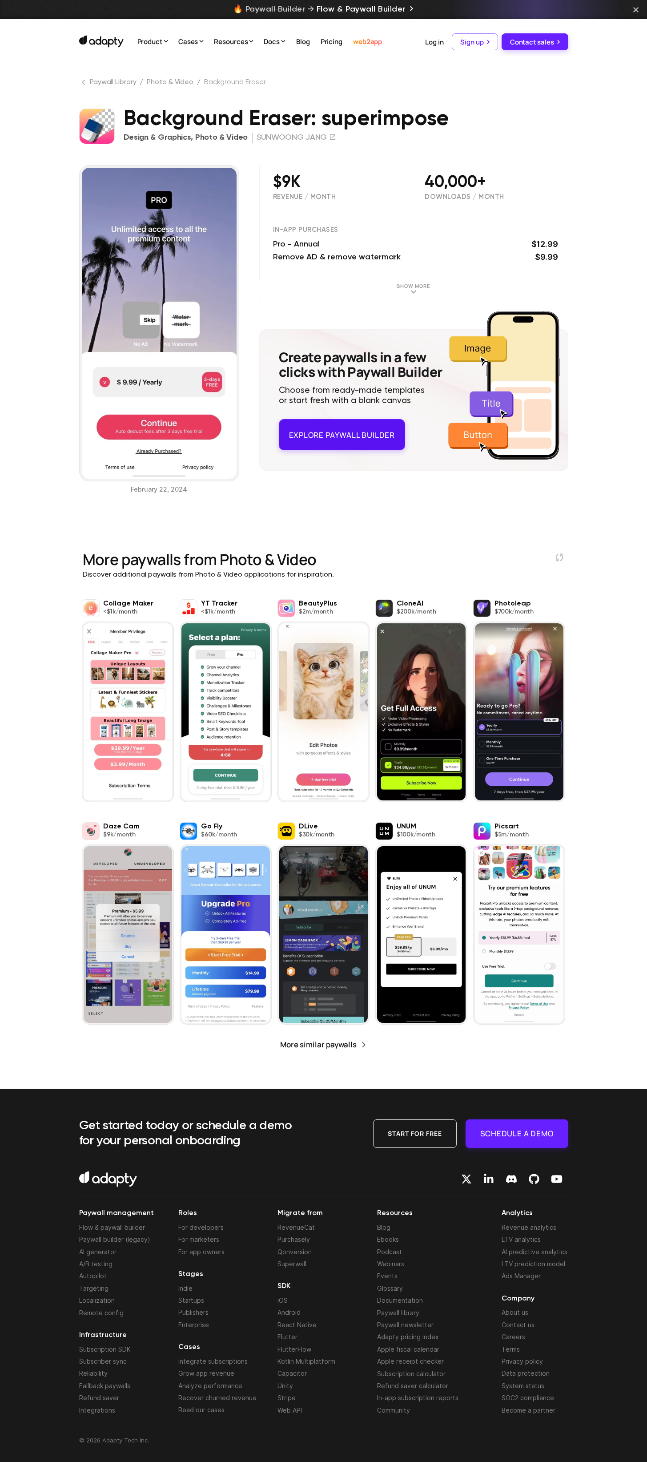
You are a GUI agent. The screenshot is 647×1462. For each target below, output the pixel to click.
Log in (434, 41)
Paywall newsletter (405, 1325)
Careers (513, 1337)
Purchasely (293, 1239)
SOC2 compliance (528, 1397)
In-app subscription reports (417, 1397)
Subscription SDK (105, 1349)
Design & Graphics (157, 137)
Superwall (291, 1264)
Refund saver (99, 1397)
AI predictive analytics (534, 1252)
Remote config (101, 1313)
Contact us (518, 1325)
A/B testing (96, 1264)
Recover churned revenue (217, 1397)
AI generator (98, 1252)
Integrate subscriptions (213, 1361)
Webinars (390, 1264)
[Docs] (283, 42)
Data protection (526, 1373)
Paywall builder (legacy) (114, 1239)
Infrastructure (103, 1335)
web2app (367, 41)
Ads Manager (521, 1276)
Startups (191, 1300)
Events (387, 1276)
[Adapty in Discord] (511, 1179)
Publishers (193, 1312)
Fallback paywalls (104, 1385)
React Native (297, 1325)
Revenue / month (304, 197)
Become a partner (528, 1410)
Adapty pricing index (408, 1337)
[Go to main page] (101, 41)
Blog (303, 41)
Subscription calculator (411, 1373)
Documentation (400, 1300)
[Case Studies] (201, 42)
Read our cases (201, 1410)
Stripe (286, 1397)
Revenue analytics (529, 1227)
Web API (289, 1410)
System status (523, 1385)
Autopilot (93, 1276)
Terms (511, 1349)
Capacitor (292, 1373)
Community (393, 1410)
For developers (201, 1227)
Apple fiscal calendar (408, 1349)
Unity (285, 1385)
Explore (342, 431)
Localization (97, 1300)
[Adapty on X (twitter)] (466, 1179)
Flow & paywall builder (112, 1227)
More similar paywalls (318, 1044)
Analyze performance (210, 1385)
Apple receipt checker (410, 1361)
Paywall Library (113, 82)
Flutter (287, 1337)
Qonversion (294, 1252)
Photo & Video (170, 82)
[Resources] (251, 42)
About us (515, 1312)
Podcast (389, 1252)
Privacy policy (522, 1361)
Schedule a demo (517, 1133)
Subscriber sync (103, 1361)
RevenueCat (296, 1227)
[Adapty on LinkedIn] (489, 1179)
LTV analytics (521, 1239)
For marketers (198, 1239)
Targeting (94, 1288)
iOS (282, 1300)
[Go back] (84, 84)
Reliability (93, 1373)
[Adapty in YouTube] (556, 1179)
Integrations (97, 1410)
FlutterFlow (294, 1349)
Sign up (471, 41)
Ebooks (388, 1239)
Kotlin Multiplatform (306, 1361)
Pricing (331, 41)
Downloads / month (464, 197)
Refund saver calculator (412, 1385)
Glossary (390, 1288)
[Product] (166, 42)
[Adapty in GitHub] (534, 1179)
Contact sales (532, 41)
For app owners (201, 1252)
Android (289, 1312)
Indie (185, 1288)
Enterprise (193, 1325)
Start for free (415, 1133)
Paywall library (398, 1313)
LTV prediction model (533, 1264)
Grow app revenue (206, 1373)
